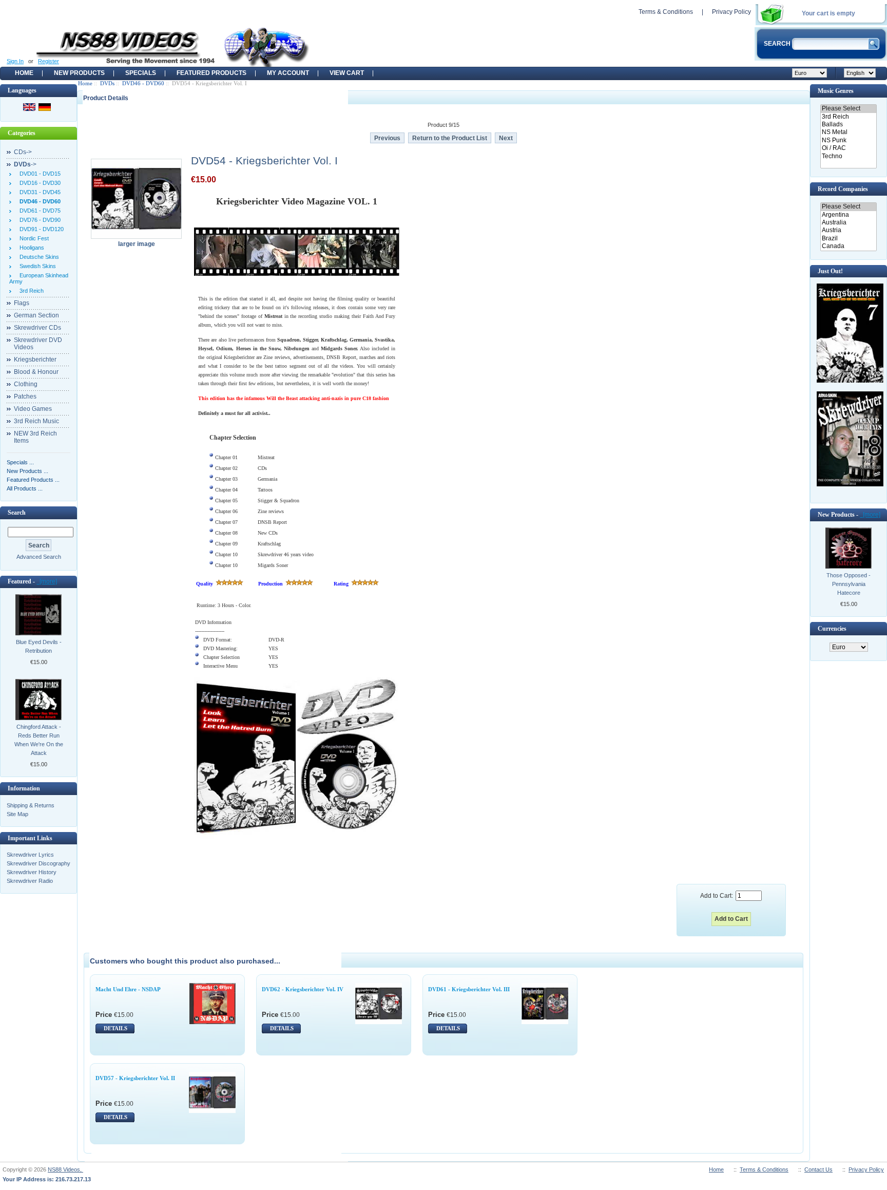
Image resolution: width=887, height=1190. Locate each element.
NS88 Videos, (65, 1169)
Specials (140, 73)
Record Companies (843, 189)
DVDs (107, 83)
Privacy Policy (731, 11)
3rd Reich (30, 291)
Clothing (25, 384)
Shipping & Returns (30, 805)
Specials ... (20, 462)
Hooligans (30, 247)
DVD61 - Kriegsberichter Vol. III (469, 989)
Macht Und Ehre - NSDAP (128, 989)
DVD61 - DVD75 (38, 210)
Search (17, 512)
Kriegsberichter (35, 359)
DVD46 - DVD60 (143, 83)
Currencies (832, 628)
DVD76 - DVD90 (38, 220)
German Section (36, 315)
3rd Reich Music (36, 421)
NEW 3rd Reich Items (35, 437)
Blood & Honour (36, 371)
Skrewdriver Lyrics (30, 855)
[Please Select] (848, 108)
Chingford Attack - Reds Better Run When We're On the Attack (38, 740)
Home (24, 73)
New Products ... (27, 471)
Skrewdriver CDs (37, 327)
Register (48, 61)
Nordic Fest (32, 238)
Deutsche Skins (37, 257)
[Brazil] (848, 238)
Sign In (15, 61)
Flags (21, 303)
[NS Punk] (848, 140)
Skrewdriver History (31, 872)
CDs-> (23, 152)
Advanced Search (38, 557)
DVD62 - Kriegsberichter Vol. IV (302, 989)
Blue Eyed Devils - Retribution (39, 646)
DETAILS (115, 1028)
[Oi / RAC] (848, 148)
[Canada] (848, 246)
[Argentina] (848, 215)
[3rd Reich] (848, 117)
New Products (79, 73)
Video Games (33, 408)
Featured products (211, 73)
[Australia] (848, 222)
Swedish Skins (36, 266)
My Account (288, 73)
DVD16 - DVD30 (38, 183)
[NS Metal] (848, 132)
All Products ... (25, 488)
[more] (46, 581)
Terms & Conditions (666, 11)
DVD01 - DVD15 (38, 174)
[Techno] (848, 156)
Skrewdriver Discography (38, 863)
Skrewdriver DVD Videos (38, 343)
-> (25, 164)
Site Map (17, 814)
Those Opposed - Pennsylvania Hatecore (848, 584)
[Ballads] (848, 124)
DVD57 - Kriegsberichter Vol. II (135, 1078)
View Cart (347, 73)
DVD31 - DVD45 (38, 192)
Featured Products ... (33, 480)
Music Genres (836, 91)
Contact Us (818, 1169)
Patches (25, 396)
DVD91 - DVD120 (40, 229)
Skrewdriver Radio (30, 881)
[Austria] (848, 230)
